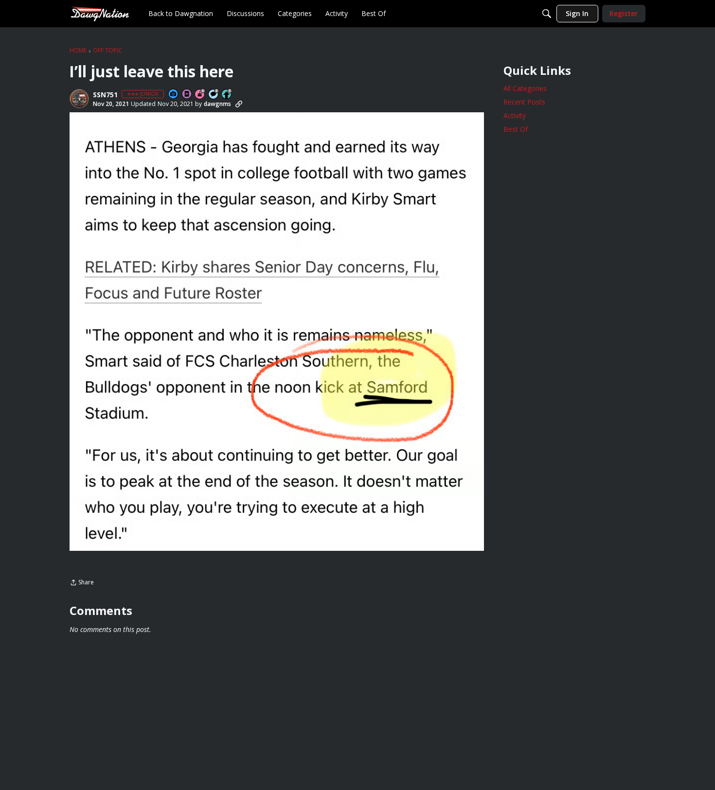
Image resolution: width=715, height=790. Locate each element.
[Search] (546, 13)
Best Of (515, 129)
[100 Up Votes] (227, 94)
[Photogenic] (173, 94)
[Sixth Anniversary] (200, 94)
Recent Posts (524, 101)
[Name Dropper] (187, 94)
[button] (79, 98)
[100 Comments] (214, 94)
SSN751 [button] (105, 94)
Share (82, 583)
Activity (514, 115)
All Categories (525, 88)
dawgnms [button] (217, 104)
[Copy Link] (239, 104)
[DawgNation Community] (100, 13)
